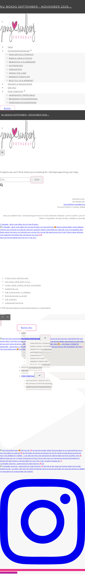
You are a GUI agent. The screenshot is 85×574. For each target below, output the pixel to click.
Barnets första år (19, 77)
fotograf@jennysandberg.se (74, 204)
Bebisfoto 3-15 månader (22, 62)
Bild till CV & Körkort (21, 80)
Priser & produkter (20, 84)
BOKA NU (26, 328)
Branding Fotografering (23, 99)
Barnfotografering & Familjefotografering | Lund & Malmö (28, 308)
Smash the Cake (17, 73)
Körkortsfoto (14, 303)
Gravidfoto (15, 69)
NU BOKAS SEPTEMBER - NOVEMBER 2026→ (36, 6)
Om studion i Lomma (18, 292)
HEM (10, 47)
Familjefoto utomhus (21, 54)
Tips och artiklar (16, 278)
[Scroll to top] (2, 317)
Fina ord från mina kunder (23, 285)
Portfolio (11, 289)
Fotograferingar (30, 339)
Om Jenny (11, 299)
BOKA (7, 108)
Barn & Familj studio (20, 58)
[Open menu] (2, 152)
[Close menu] (1, 323)
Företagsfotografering (23, 103)
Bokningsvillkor (16, 296)
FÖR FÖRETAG (27, 376)
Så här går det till (17, 282)
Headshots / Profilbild (22, 95)
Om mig (12, 88)
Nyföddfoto (16, 66)
